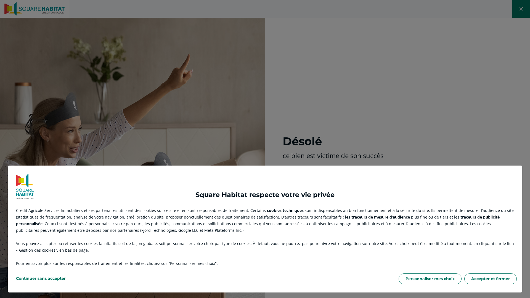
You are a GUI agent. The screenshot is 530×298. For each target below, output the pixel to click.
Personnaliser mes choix (430, 278)
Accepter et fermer (490, 278)
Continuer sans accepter (41, 278)
